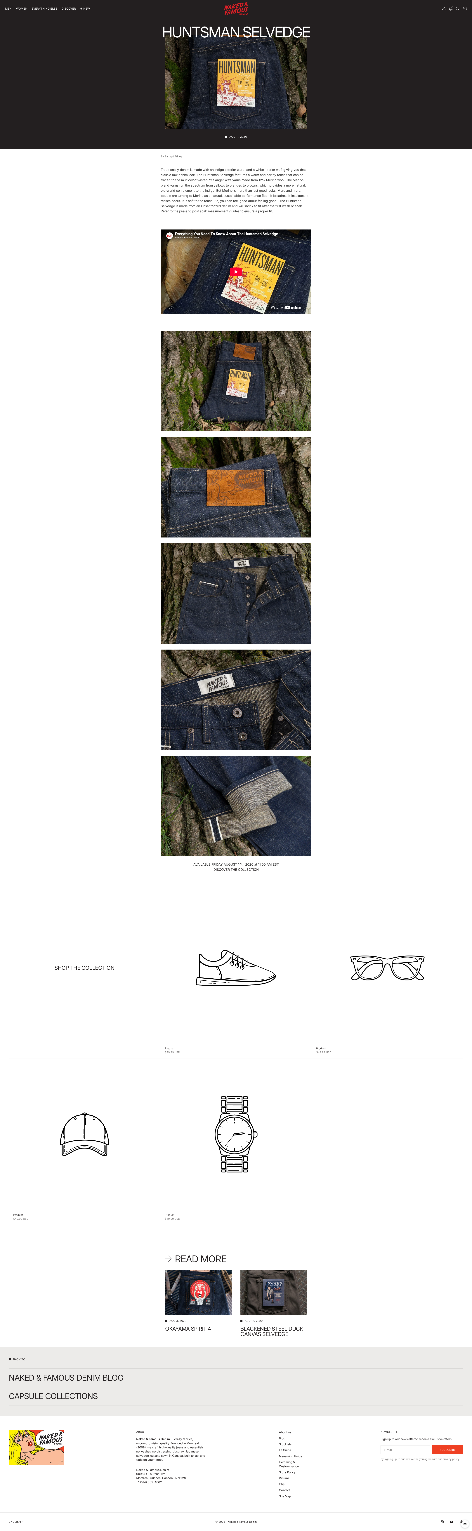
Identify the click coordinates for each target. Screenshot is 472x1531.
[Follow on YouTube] (452, 1522)
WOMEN (21, 8)
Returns (284, 1478)
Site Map (285, 1496)
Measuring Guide (290, 1456)
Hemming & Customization (289, 1464)
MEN (8, 8)
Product (169, 1048)
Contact (284, 1490)
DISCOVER (69, 8)
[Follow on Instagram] (442, 1522)
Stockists (285, 1444)
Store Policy (287, 1472)
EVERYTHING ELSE (44, 8)
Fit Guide (285, 1450)
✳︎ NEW (85, 8)
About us (285, 1432)
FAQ (281, 1484)
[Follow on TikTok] (461, 1522)
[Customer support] (465, 1524)
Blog (282, 1438)
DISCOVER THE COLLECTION (236, 869)
